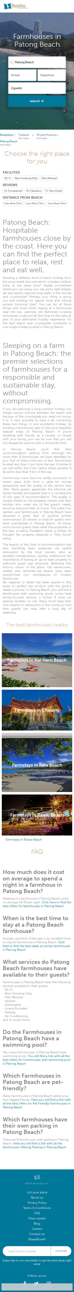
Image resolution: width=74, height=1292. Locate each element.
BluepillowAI (37, 1239)
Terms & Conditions (37, 1208)
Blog (37, 1223)
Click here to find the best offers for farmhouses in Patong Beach (37, 904)
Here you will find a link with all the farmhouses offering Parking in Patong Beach (34, 1145)
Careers (37, 1229)
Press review (37, 1218)
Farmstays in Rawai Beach (23, 839)
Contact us (37, 1234)
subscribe (61, 1251)
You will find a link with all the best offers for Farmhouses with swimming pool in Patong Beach (37, 1059)
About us (37, 1197)
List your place (37, 1192)
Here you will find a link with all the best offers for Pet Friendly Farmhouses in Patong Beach (37, 1103)
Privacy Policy (37, 1203)
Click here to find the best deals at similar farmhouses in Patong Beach (36, 946)
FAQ (37, 1213)
